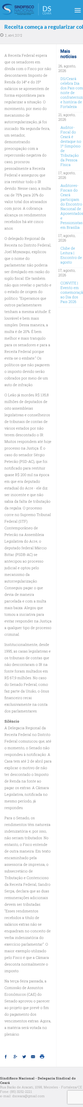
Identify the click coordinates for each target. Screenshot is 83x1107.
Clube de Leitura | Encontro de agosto (71, 255)
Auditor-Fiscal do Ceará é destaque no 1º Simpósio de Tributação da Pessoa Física (70, 146)
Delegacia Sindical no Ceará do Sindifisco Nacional (26, 9)
